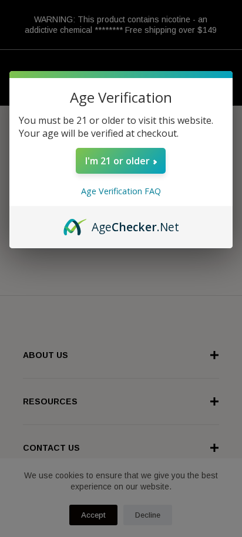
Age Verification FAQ (121, 191)
